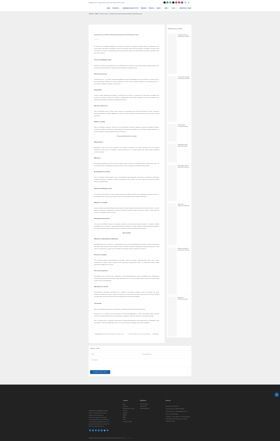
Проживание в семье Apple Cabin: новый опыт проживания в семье (184, 166)
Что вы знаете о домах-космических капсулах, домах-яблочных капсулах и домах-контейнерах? (184, 77)
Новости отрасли (104, 13)
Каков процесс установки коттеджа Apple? (183, 125)
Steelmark (91, 13)
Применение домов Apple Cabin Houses (183, 145)
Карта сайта (130, 438)
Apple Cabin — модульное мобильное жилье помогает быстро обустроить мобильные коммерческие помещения (184, 204)
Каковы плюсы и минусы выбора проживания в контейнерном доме (126, 13)
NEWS (96, 13)
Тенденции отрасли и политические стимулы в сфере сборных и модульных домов (184, 35)
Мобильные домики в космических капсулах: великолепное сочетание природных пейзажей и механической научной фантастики (184, 249)
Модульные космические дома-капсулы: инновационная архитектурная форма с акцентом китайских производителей (184, 298)
